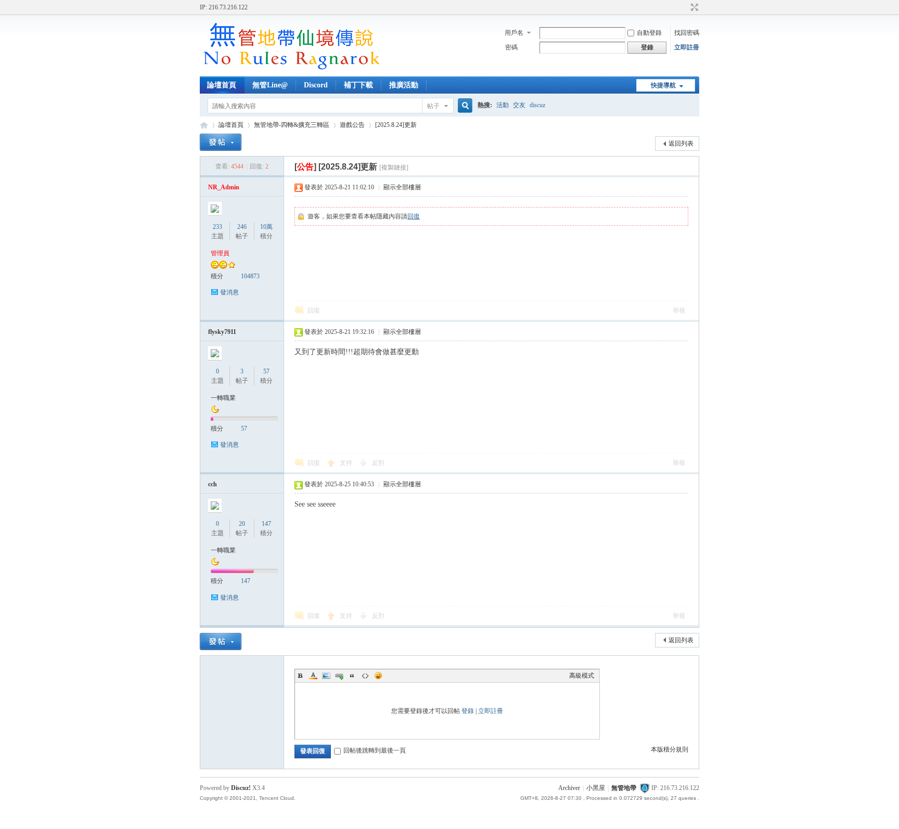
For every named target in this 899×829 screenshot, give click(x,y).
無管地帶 (204, 125)
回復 (413, 216)
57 (266, 371)
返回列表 (681, 143)
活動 (502, 105)
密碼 (511, 47)
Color (313, 675)
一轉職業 (223, 397)
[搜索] (463, 106)
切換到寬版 (693, 7)
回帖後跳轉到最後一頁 (374, 750)
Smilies (378, 675)
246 (242, 226)
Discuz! (241, 788)
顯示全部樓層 (402, 187)
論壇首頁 (221, 85)
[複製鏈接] (393, 167)
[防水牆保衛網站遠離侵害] (644, 788)
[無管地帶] (291, 70)
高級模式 (581, 675)
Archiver (569, 788)
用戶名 (514, 32)
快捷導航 (663, 85)
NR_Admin (223, 187)
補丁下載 (358, 85)
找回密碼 (686, 32)
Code (365, 675)
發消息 (229, 292)
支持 (347, 463)
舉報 (679, 310)
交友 (519, 105)
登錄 (467, 711)
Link (339, 675)
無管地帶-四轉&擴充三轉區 (291, 124)
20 (242, 523)
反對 (378, 463)
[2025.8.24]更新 (396, 124)
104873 (250, 276)
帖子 (433, 106)
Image (326, 675)
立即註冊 (686, 47)
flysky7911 (222, 331)
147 (266, 523)
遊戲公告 (352, 124)
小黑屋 (595, 788)
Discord (316, 85)
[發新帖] (220, 142)
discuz (537, 105)
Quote (352, 675)
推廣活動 (403, 85)
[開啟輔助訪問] (684, 7)
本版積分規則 (669, 749)
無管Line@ (270, 85)
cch (212, 484)
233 (217, 226)
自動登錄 (649, 32)
